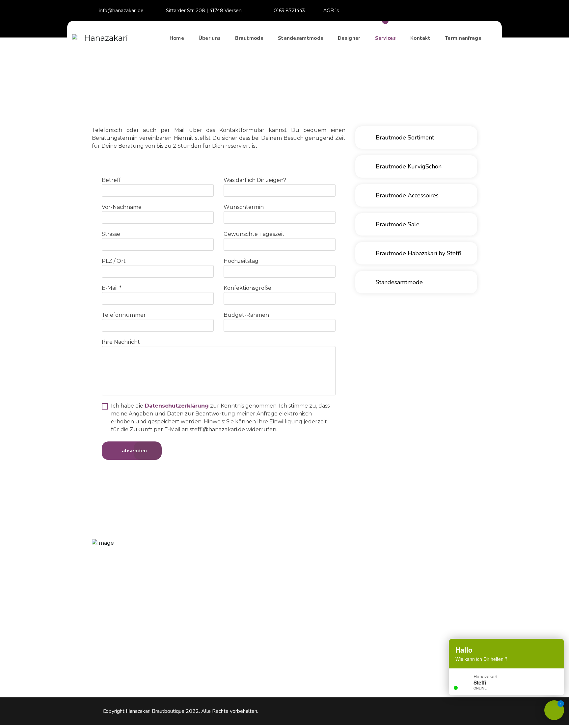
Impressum (229, 657)
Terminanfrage (463, 38)
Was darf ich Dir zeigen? (255, 180)
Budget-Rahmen (246, 315)
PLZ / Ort (114, 261)
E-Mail (112, 288)
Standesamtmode (300, 38)
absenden (134, 450)
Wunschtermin (244, 207)
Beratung (227, 642)
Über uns (210, 38)
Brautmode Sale (397, 224)
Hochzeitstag (241, 261)
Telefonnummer (124, 315)
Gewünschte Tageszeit (254, 234)
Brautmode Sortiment (404, 137)
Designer (349, 38)
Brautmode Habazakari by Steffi (417, 253)
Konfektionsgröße (247, 288)
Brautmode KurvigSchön (408, 166)
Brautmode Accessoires (406, 195)
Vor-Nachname (122, 207)
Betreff (111, 180)
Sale (220, 628)
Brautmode (249, 38)
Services (385, 38)
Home (177, 38)
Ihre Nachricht (121, 342)
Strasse (111, 234)
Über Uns (226, 585)
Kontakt (420, 38)
